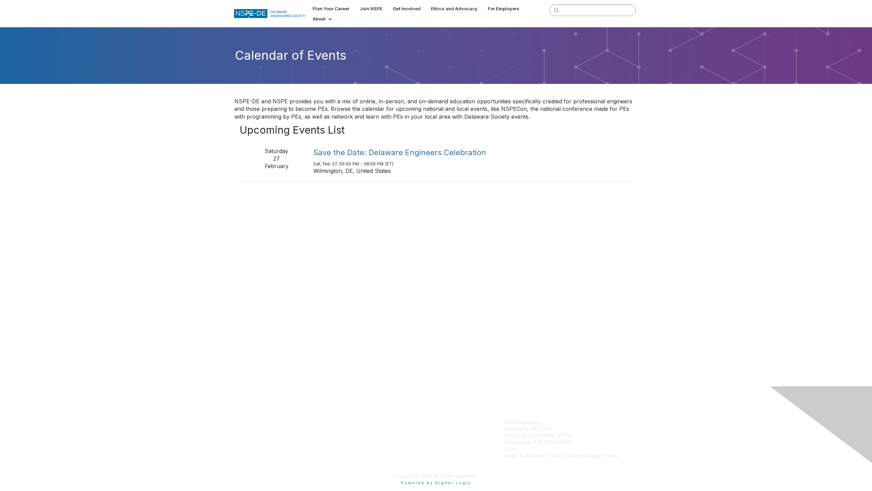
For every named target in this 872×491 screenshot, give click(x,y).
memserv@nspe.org (540, 449)
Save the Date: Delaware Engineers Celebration (399, 152)
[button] (323, 19)
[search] (556, 9)
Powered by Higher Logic (436, 482)
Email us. (383, 422)
